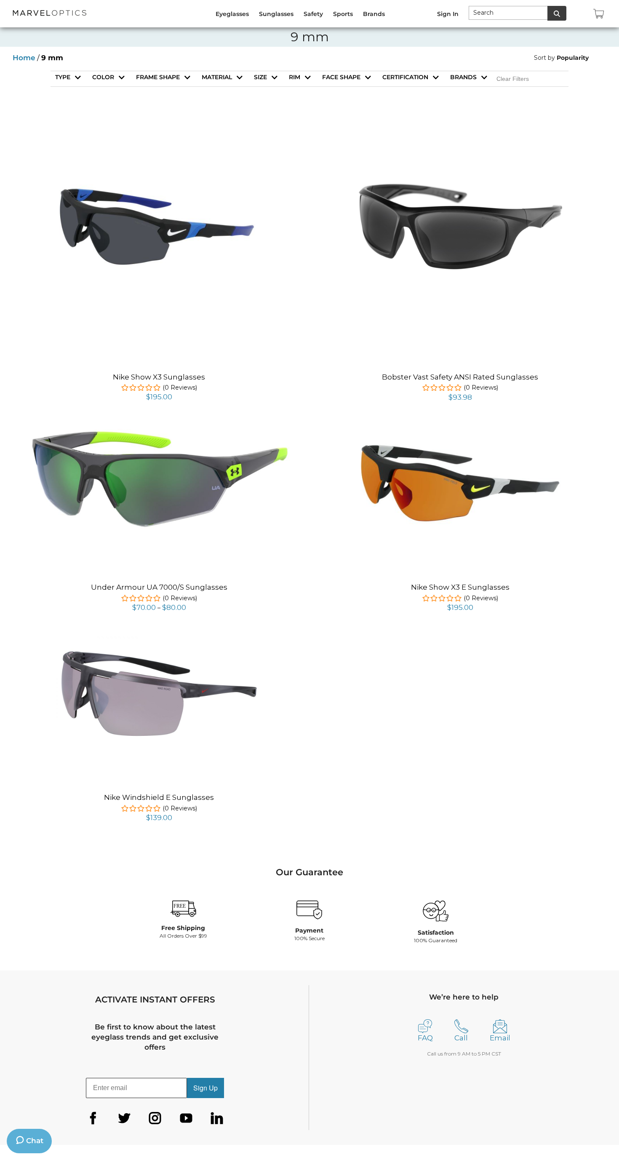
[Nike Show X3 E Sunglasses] (460, 431)
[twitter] (124, 1118)
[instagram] (155, 1118)
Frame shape (158, 77)
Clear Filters (512, 78)
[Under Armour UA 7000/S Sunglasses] (159, 429)
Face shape (341, 77)
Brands (463, 77)
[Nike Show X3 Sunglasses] (159, 178)
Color (103, 77)
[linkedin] (216, 1118)
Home (24, 57)
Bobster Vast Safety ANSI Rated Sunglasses (460, 377)
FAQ (425, 1038)
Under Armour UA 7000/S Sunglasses (159, 587)
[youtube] (186, 1118)
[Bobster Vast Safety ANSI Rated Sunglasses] (460, 126)
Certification (405, 77)
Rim (294, 77)
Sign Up (205, 1088)
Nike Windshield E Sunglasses (159, 797)
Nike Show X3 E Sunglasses (460, 587)
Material (217, 77)
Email (500, 1038)
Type (62, 77)
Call (461, 1038)
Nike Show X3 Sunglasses (159, 377)
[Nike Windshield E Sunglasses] (159, 639)
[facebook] (93, 1118)
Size (260, 77)
